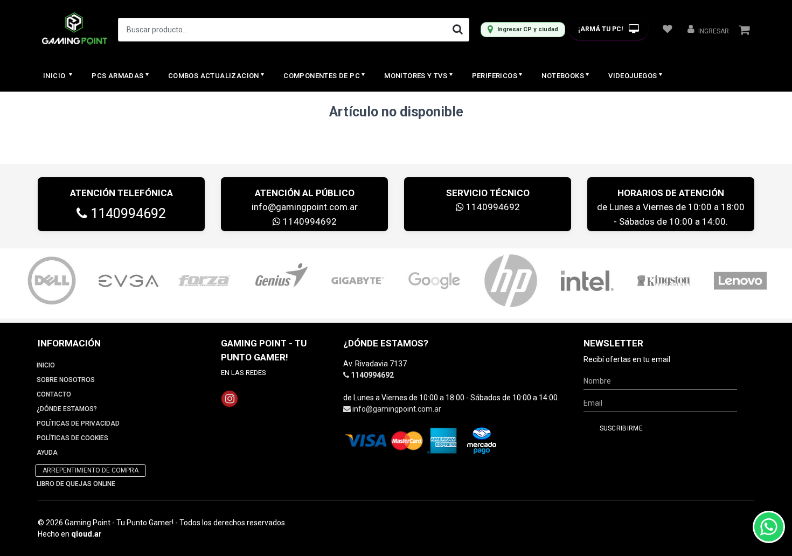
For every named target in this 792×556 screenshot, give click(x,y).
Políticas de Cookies (72, 438)
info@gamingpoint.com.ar (305, 206)
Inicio (55, 76)
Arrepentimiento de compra (90, 470)
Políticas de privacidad (78, 423)
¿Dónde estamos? (67, 409)
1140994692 (126, 213)
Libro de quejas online (76, 484)
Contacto (54, 394)
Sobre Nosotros (66, 380)
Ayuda (47, 452)
